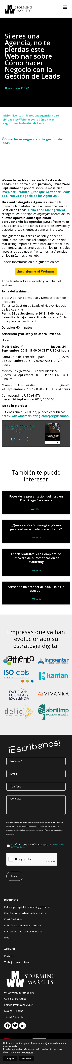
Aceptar (10, 1058)
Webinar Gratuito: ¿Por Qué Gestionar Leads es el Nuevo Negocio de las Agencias (36, 194)
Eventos (17, 115)
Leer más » (36, 508)
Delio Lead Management (46, 210)
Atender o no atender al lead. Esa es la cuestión (36, 589)
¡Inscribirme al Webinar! (36, 271)
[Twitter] (15, 1025)
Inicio (6, 115)
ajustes (29, 1052)
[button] (65, 7)
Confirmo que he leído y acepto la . (37, 845)
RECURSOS (11, 900)
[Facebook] (7, 1025)
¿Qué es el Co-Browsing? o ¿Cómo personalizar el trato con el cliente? (36, 527)
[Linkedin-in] (22, 1025)
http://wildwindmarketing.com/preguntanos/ (35, 416)
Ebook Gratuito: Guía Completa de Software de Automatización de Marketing (36, 558)
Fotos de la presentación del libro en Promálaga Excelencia (36, 498)
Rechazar (26, 1058)
